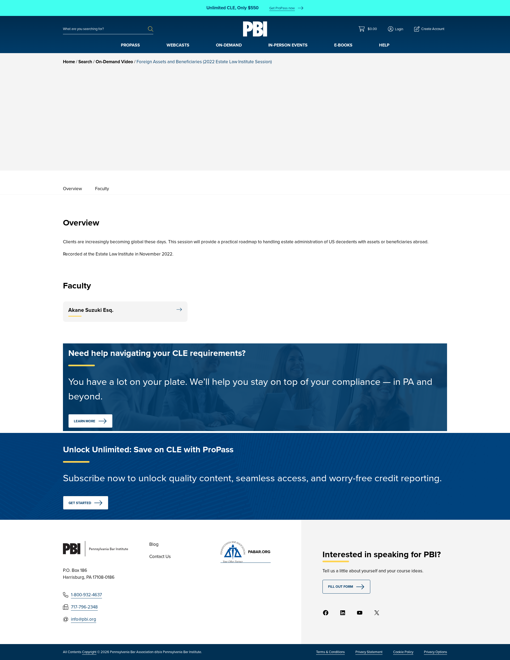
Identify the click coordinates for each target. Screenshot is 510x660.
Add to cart (412, 142)
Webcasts (178, 45)
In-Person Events (288, 45)
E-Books (343, 45)
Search (85, 61)
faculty (102, 188)
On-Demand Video (114, 61)
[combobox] (105, 29)
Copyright (89, 651)
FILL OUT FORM (340, 586)
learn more (84, 421)
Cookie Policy (403, 651)
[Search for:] (105, 29)
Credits (399, 126)
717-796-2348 (84, 607)
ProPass (130, 45)
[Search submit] (150, 29)
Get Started (80, 502)
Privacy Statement (368, 651)
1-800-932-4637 (86, 594)
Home (69, 61)
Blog (154, 544)
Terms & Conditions (330, 651)
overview (72, 188)
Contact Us (160, 556)
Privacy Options (435, 651)
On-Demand (229, 45)
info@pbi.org (83, 619)
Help (384, 45)
